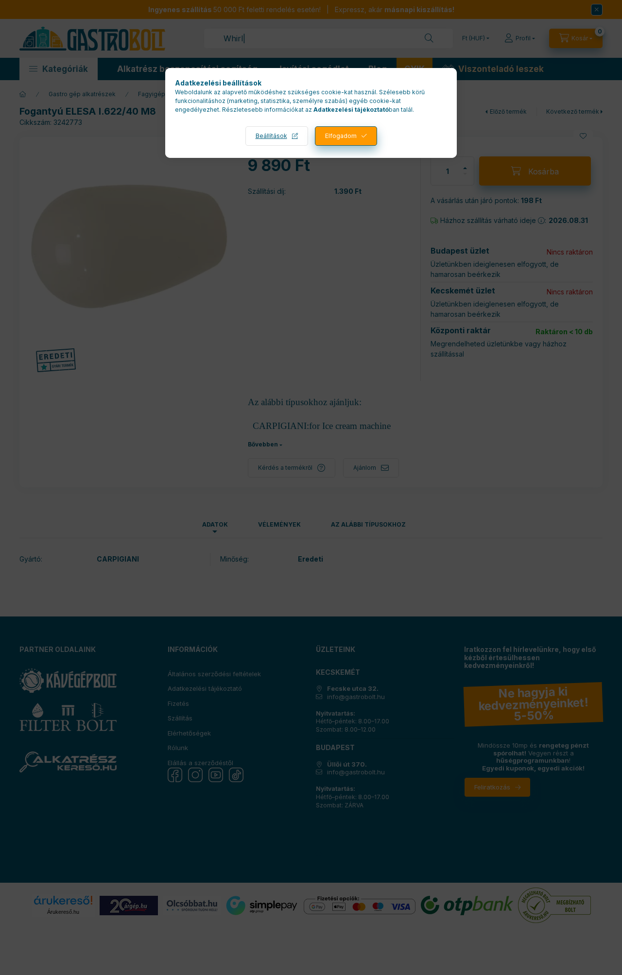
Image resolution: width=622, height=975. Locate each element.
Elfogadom (341, 135)
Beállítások (271, 135)
